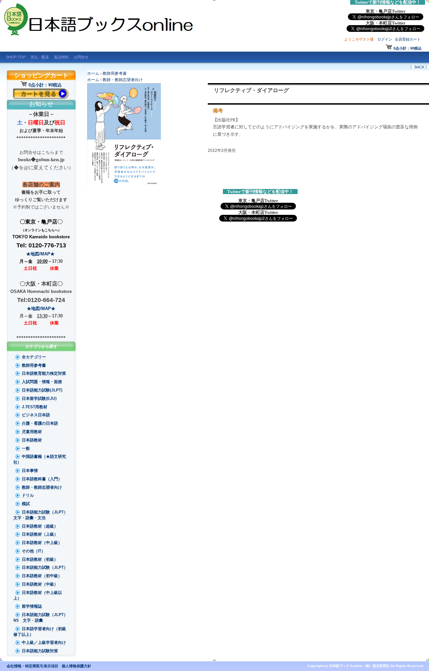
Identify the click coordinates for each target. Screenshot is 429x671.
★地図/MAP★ (41, 253)
